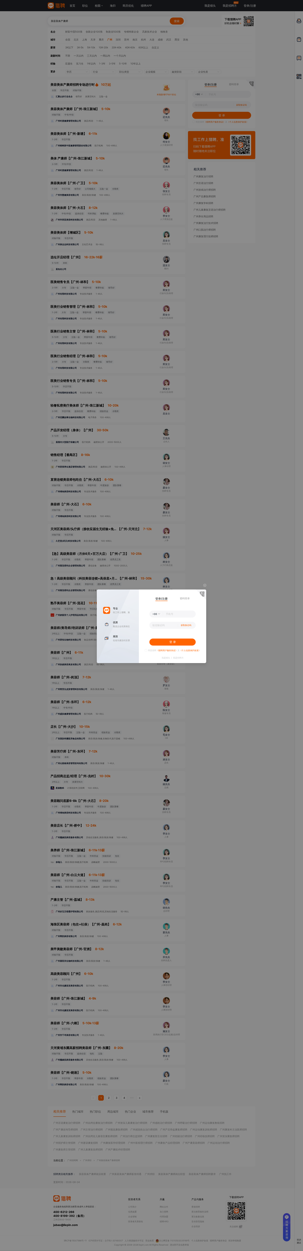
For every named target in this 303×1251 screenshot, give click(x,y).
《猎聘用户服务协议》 (166, 650)
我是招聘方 (178, 658)
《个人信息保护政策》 (190, 650)
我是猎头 (166, 658)
